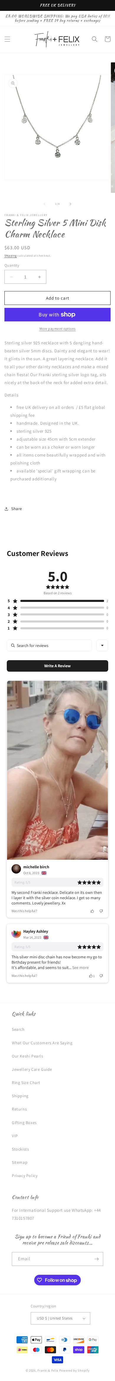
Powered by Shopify (74, 1370)
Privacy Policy (24, 1175)
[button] (7, 39)
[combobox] (102, 645)
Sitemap (19, 1162)
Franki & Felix (48, 1370)
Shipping (10, 256)
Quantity (11, 265)
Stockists (20, 1149)
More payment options (58, 328)
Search (18, 1029)
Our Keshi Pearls (27, 1056)
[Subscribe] (96, 1259)
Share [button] (16, 508)
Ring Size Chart (26, 1082)
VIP (15, 1135)
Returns (19, 1109)
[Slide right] (70, 203)
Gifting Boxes (24, 1122)
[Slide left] (44, 203)
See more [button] (80, 967)
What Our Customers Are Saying (42, 1042)
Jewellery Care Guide (32, 1069)
